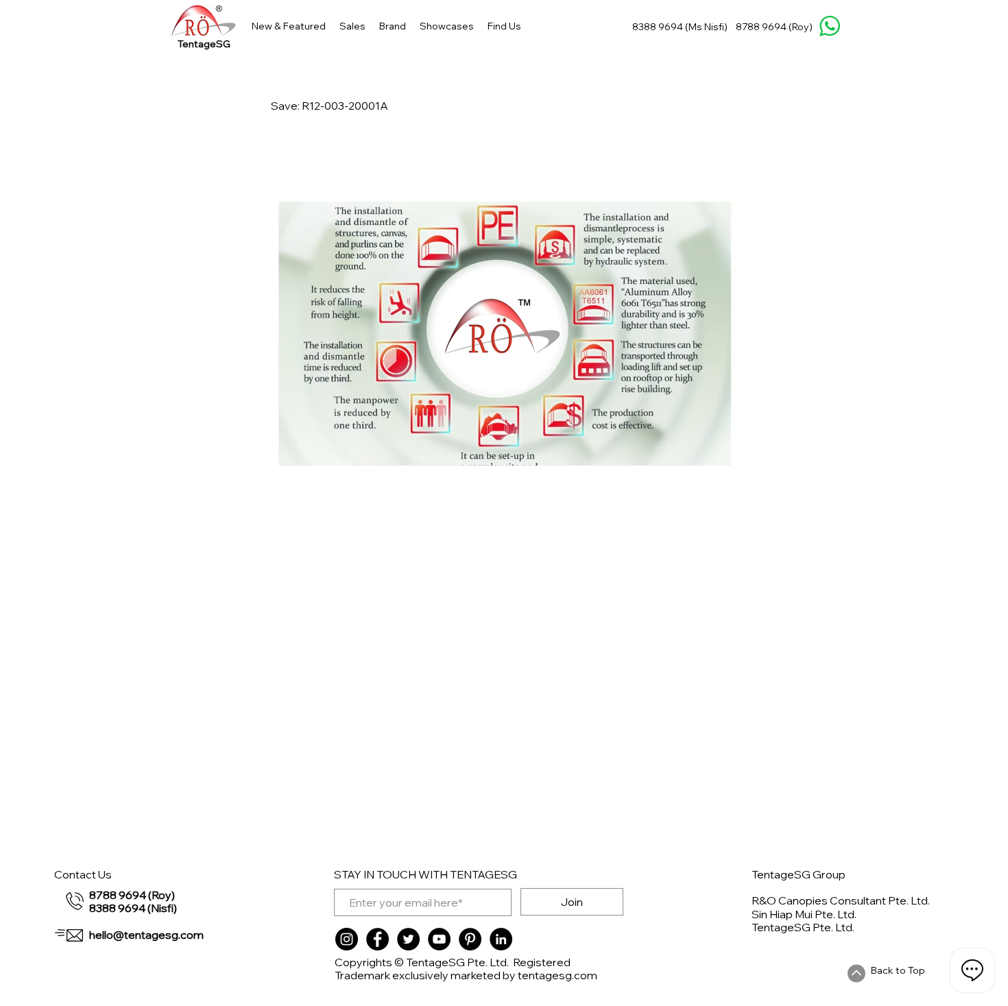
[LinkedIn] (501, 939)
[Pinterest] (470, 939)
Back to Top (898, 970)
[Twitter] (408, 939)
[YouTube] (439, 939)
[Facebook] (377, 939)
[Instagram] (346, 939)
